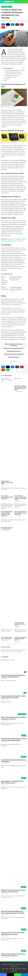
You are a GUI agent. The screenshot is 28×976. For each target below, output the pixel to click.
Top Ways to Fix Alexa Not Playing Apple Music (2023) (20, 639)
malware (23, 167)
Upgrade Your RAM (11, 77)
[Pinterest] (22, 24)
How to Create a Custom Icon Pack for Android (6, 638)
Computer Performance (14, 351)
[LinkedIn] (12, 24)
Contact (12, 968)
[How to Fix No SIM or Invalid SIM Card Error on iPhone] (21, 570)
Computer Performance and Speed (14, 354)
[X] (8, 24)
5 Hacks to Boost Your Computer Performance (14, 344)
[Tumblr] (17, 24)
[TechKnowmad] (8, 1)
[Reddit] (3, 27)
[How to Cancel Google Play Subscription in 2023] (5, 280)
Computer (4, 6)
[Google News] (14, 361)
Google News (14, 970)
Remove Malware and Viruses (14, 72)
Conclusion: (7, 78)
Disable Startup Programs (13, 75)
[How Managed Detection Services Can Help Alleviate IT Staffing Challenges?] (7, 506)
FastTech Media (14, 966)
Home (3, 968)
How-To (9, 6)
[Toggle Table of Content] (22, 68)
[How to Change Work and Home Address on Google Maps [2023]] (21, 506)
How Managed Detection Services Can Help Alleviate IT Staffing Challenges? (6, 513)
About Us (8, 968)
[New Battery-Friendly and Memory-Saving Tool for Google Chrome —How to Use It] (21, 381)
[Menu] (1, 2)
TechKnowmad (5, 20)
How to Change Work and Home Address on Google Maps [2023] (20, 513)
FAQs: (5, 80)
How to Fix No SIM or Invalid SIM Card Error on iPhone (20, 624)
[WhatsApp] (8, 369)
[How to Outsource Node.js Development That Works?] (5, 288)
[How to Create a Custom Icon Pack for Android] (7, 632)
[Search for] (26, 2)
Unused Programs (14, 357)
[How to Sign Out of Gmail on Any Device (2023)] (7, 522)
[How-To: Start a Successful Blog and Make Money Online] (7, 490)
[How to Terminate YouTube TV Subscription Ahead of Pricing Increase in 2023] (21, 490)
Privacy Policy (18, 968)
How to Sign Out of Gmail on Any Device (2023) (7, 528)
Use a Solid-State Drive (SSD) (14, 73)
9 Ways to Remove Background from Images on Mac (7, 482)
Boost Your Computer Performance (14, 348)
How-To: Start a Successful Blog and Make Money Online (7, 497)
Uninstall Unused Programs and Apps (15, 70)
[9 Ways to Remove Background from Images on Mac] (7, 429)
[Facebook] (3, 24)
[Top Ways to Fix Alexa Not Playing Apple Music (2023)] (21, 632)
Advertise (24, 968)
